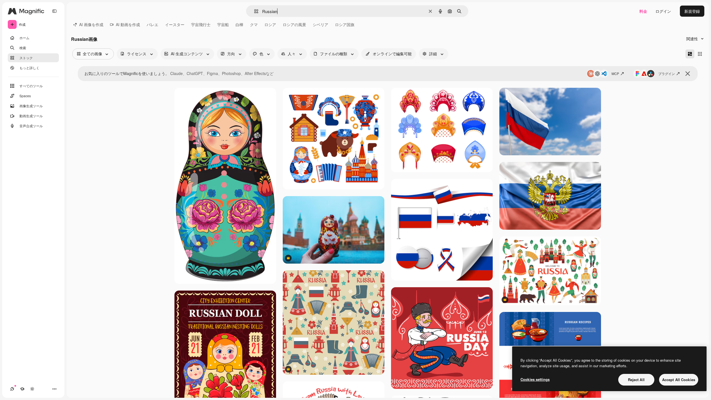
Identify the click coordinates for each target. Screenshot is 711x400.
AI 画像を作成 (91, 24)
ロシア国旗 (344, 24)
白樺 (239, 24)
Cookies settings (535, 379)
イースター (174, 24)
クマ (254, 24)
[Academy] (22, 388)
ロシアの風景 (294, 24)
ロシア (270, 24)
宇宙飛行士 (201, 24)
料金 (643, 11)
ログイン (663, 11)
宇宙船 (223, 24)
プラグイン (666, 73)
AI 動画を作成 (128, 24)
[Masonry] (689, 53)
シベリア (320, 24)
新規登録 (692, 11)
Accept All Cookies (678, 379)
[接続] (12, 388)
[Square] (699, 53)
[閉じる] (687, 73)
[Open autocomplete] (254, 11)
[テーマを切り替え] (32, 388)
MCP (615, 73)
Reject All (636, 379)
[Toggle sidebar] (54, 11)
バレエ (152, 24)
